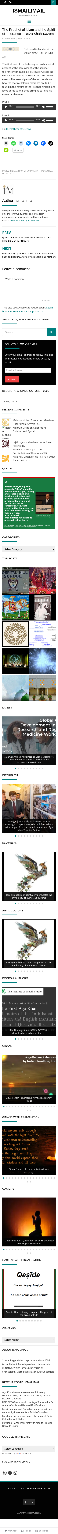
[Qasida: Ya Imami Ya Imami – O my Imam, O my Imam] (42, 607)
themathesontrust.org (18, 129)
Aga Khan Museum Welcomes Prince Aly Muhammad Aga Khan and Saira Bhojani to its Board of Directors (26, 1395)
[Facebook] (5, 2)
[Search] (53, 2)
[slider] (50, 106)
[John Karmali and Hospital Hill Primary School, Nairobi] (15, 580)
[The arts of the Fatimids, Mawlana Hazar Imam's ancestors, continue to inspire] (15, 634)
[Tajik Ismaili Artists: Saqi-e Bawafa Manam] (15, 661)
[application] (29, 107)
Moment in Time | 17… (25, 449)
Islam (14, 171)
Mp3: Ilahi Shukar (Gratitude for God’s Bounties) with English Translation (29, 1242)
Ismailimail (29, 11)
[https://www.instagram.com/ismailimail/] (10, 2)
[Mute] (43, 106)
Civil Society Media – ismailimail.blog (29, 1488)
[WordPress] (4, 1472)
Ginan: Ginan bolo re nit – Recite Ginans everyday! (29, 1171)
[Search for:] (24, 332)
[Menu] (29, 21)
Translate (26, 1453)
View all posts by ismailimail (24, 220)
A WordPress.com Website (28, 1513)
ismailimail (10, 38)
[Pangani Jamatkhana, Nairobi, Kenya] (42, 688)
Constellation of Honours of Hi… (30, 453)
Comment (45, 300)
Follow (11, 379)
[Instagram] (15, 1472)
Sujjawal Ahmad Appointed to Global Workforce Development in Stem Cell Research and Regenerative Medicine (29, 759)
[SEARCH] (51, 332)
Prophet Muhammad (28, 171)
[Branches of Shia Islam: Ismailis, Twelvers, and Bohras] (42, 634)
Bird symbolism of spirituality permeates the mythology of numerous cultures (29, 896)
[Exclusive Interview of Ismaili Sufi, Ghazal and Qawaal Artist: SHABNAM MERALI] (42, 580)
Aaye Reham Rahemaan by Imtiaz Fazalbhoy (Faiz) (29, 1099)
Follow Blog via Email (21, 344)
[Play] (6, 106)
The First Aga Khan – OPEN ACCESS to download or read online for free (29, 1032)
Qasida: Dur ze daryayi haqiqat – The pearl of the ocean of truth (29, 1313)
